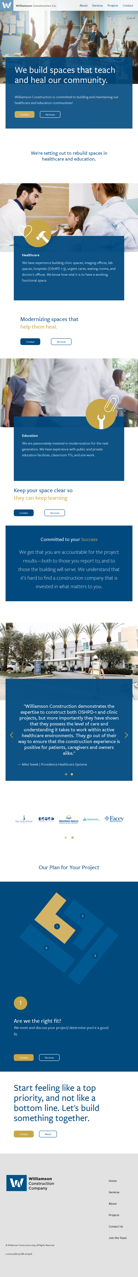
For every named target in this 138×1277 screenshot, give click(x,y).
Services (97, 5)
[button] (12, 735)
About (84, 5)
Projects (113, 5)
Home (113, 1180)
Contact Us (116, 1226)
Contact (128, 5)
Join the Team (118, 1238)
